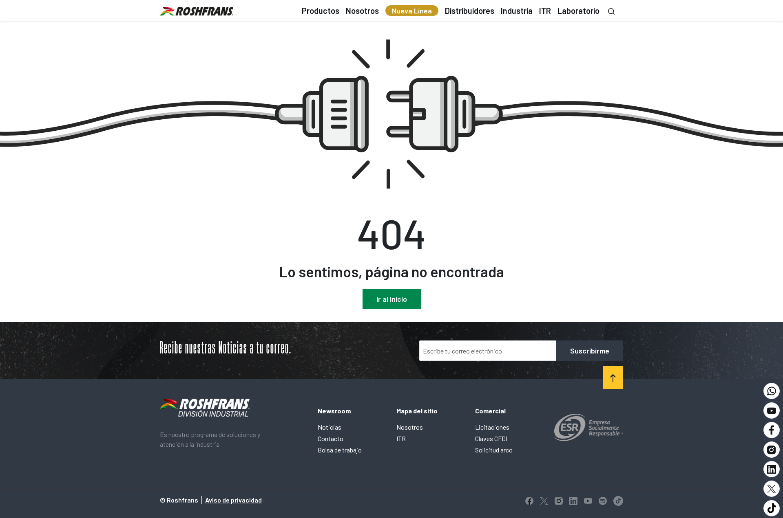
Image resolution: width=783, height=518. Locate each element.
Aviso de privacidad (233, 500)
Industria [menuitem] (517, 10)
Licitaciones (492, 427)
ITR (401, 438)
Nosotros (409, 427)
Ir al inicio (391, 298)
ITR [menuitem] (545, 10)
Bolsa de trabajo (340, 450)
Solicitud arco (494, 450)
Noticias (329, 427)
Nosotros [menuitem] (362, 10)
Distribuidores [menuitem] (469, 10)
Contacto (330, 438)
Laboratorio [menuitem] (578, 10)
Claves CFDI (491, 438)
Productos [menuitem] (320, 10)
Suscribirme (589, 350)
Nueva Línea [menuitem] (412, 10)
